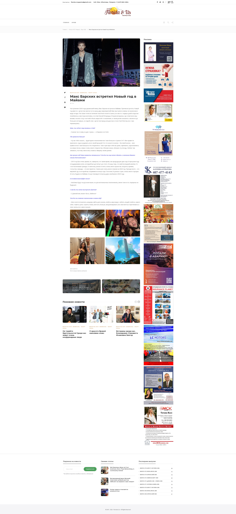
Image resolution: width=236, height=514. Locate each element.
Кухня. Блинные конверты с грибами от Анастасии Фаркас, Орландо (118, 289)
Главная (66, 22)
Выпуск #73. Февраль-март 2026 (149, 477)
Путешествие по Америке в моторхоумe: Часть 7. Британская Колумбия (83, 288)
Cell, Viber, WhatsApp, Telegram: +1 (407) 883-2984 (110, 2)
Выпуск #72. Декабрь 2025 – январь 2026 (151, 481)
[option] (74, 322)
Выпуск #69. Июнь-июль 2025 (148, 490)
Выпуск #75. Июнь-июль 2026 (148, 471)
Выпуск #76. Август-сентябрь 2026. (150, 468)
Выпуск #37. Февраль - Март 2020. (77, 29)
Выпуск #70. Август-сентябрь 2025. (150, 487)
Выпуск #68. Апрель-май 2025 (148, 494)
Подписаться (90, 469)
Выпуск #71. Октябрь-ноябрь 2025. (149, 484)
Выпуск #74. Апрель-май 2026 (148, 474)
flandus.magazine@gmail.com (81, 2)
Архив (74, 22)
